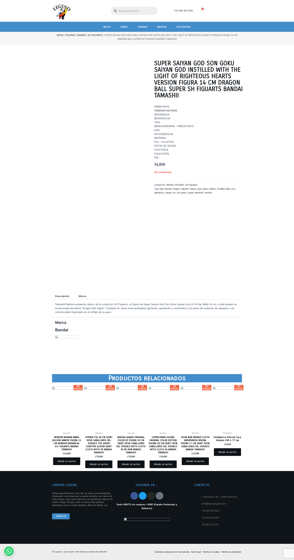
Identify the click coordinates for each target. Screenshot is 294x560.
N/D (156, 157)
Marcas (162, 26)
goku (205, 188)
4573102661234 (163, 134)
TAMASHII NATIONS (165, 110)
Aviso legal (196, 552)
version (208, 192)
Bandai (81, 35)
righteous (159, 192)
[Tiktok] (159, 496)
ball (161, 188)
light (228, 188)
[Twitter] (143, 496)
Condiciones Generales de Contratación (171, 552)
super (190, 192)
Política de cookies (211, 552)
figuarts (185, 188)
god (199, 188)
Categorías (184, 26)
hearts (212, 188)
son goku (182, 192)
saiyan (168, 192)
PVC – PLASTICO (164, 141)
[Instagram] (151, 496)
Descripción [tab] (62, 296)
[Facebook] (134, 496)
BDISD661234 (162, 118)
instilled (221, 188)
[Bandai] (66, 346)
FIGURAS (143, 26)
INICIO (107, 26)
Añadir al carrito (67, 461)
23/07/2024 (161, 149)
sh (174, 192)
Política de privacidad (231, 552)
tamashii (199, 192)
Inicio (60, 35)
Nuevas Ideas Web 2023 (98, 552)
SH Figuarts (95, 35)
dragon (176, 188)
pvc (233, 188)
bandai (168, 188)
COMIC (124, 26)
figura (193, 188)
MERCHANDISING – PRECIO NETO (174, 126)
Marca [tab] (82, 296)
